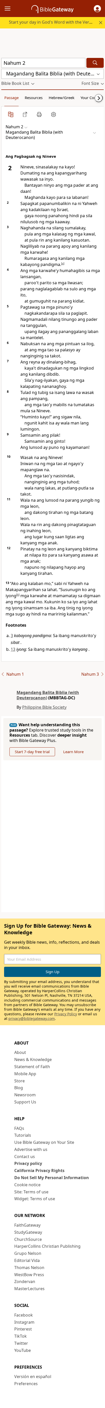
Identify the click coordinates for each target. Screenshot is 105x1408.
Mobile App (25, 1074)
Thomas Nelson (29, 1267)
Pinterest (23, 1329)
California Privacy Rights (39, 1170)
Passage (11, 97)
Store (19, 1081)
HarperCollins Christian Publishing (47, 1246)
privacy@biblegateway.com (31, 1018)
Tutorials (22, 1135)
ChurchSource (28, 1239)
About (20, 1052)
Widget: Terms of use (34, 1198)
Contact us (24, 1156)
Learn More (73, 751)
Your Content (92, 97)
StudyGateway (28, 1232)
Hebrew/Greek (61, 97)
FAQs (19, 1128)
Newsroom (25, 1095)
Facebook (23, 1315)
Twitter (21, 1343)
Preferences (26, 1383)
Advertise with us (30, 1149)
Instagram (24, 1322)
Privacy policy (28, 1163)
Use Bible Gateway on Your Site (44, 1142)
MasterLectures (29, 1288)
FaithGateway (27, 1225)
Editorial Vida (27, 1260)
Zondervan (24, 1281)
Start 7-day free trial (32, 751)
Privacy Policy (65, 1013)
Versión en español (32, 1376)
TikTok (20, 1336)
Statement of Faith (32, 1066)
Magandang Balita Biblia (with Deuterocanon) (48, 695)
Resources (34, 97)
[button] (97, 8)
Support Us (25, 1102)
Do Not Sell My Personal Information (51, 1177)
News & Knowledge (33, 1059)
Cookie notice (27, 1185)
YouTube (22, 1350)
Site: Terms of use (31, 1192)
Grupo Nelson (27, 1253)
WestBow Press (29, 1274)
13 (13, 649)
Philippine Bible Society (44, 707)
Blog (18, 1087)
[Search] (95, 63)
